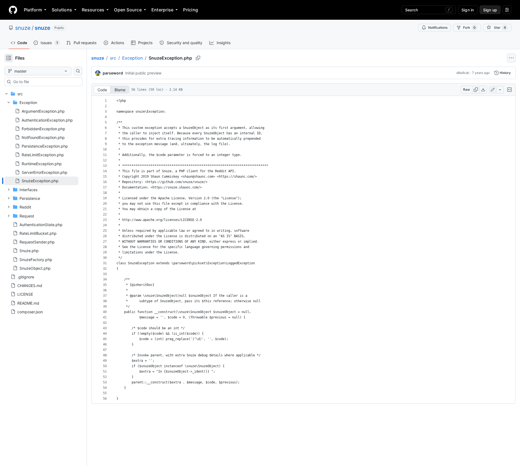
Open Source (128, 9)
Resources (93, 9)
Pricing (190, 9)
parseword (113, 73)
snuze (23, 28)
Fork (469, 27)
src (113, 58)
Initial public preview (143, 73)
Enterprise (162, 9)
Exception (132, 58)
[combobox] (45, 82)
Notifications (437, 27)
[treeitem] (41, 181)
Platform (33, 9)
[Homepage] (13, 9)
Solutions (62, 9)
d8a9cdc (463, 73)
